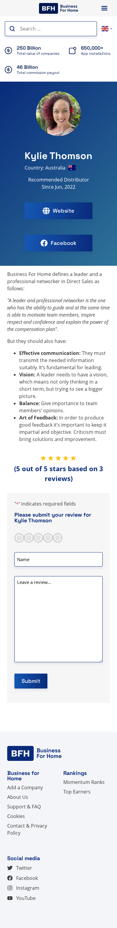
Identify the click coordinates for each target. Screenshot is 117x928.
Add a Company (25, 787)
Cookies (16, 816)
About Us (17, 797)
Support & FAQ (24, 806)
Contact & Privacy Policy (27, 829)
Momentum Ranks (84, 782)
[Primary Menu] (104, 8)
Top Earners (77, 791)
